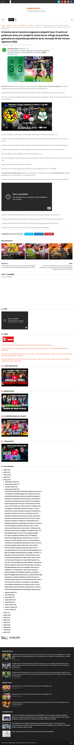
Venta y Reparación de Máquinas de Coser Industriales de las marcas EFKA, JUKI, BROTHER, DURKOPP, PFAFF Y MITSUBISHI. (35, 349)
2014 (5, 630)
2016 (5, 625)
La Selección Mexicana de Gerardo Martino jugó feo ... (23, 496)
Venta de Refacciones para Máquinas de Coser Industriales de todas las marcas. (26, 345)
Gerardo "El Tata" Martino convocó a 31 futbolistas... (23, 540)
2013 (5, 632)
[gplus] (68, 2)
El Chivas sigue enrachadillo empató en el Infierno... (22, 572)
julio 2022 (8, 595)
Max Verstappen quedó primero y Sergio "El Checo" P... (23, 552)
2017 (5, 622)
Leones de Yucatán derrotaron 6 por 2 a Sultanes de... (23, 506)
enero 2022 (9, 610)
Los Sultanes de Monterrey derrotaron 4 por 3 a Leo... (23, 557)
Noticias (30, 25)
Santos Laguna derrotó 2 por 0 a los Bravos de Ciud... (23, 503)
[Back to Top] (71, 742)
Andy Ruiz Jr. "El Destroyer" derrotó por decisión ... (22, 570)
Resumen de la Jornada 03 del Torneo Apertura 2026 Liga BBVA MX (13, 254)
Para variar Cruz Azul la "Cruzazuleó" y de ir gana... (22, 582)
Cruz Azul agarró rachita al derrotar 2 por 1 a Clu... (22, 526)
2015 (5, 627)
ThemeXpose (11, 742)
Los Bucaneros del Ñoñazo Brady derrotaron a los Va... (23, 543)
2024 (5, 475)
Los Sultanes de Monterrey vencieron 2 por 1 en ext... (23, 584)
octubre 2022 (10, 487)
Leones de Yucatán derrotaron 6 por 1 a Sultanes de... (23, 528)
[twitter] (59, 2)
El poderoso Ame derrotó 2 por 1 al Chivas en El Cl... (22, 513)
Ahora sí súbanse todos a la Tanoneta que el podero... (23, 565)
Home (3, 19)
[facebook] (71, 2)
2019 (5, 617)
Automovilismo (55, 245)
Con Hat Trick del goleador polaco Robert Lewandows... (24, 562)
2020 (5, 615)
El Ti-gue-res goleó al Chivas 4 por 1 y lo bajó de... (21, 535)
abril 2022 (8, 602)
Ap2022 (9, 25)
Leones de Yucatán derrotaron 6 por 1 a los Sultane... (23, 501)
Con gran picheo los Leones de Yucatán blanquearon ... (24, 550)
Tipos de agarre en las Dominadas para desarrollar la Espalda (33, 731)
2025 (5, 472)
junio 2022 (8, 597)
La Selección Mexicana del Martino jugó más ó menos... (23, 491)
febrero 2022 (9, 607)
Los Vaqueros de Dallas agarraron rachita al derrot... (23, 494)
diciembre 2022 (10, 482)
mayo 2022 (9, 600)
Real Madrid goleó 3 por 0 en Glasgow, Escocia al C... (22, 567)
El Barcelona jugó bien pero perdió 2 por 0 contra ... (22, 538)
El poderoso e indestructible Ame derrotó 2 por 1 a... (22, 577)
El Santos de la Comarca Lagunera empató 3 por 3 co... (23, 530)
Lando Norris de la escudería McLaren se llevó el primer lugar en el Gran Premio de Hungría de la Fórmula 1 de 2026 (60, 252)
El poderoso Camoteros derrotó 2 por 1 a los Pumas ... (23, 499)
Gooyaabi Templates (31, 742)
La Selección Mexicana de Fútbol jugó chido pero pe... (23, 589)
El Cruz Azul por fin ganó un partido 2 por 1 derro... (22, 548)
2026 (5, 470)
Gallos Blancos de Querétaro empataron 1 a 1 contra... (23, 587)
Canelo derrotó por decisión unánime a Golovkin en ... (23, 511)
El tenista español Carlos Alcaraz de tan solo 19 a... (22, 545)
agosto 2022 (9, 592)
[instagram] (65, 2)
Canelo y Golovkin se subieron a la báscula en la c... (22, 521)
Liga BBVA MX (22, 25)
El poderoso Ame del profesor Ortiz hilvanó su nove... (23, 555)
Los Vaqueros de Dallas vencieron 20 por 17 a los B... (22, 508)
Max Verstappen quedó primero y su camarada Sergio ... (24, 575)
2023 (5, 477)
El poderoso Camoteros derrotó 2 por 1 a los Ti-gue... (23, 518)
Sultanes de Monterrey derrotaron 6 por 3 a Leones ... (23, 516)
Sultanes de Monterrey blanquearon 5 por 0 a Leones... (23, 523)
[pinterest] (62, 2)
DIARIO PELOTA (34, 8)
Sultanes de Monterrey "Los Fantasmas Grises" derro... (23, 579)
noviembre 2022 (11, 484)
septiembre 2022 (11, 489)
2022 (5, 480)
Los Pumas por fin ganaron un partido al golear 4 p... (22, 560)
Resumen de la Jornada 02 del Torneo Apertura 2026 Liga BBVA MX (37, 254)
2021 (5, 613)
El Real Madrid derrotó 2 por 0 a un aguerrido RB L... (22, 533)
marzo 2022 (9, 605)
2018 (5, 620)
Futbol (15, 25)
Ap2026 (5, 245)
